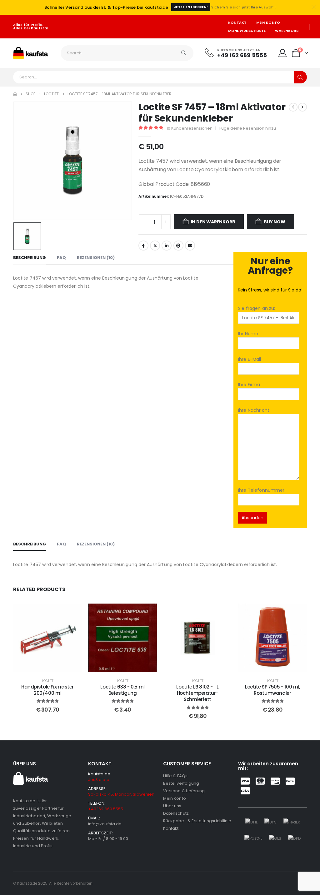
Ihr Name (248, 334)
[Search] (183, 53)
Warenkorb (286, 30)
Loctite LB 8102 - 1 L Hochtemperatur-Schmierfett (197, 693)
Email (190, 246)
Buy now (274, 222)
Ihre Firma (249, 384)
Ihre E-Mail (249, 359)
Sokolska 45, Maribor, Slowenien (121, 794)
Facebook (143, 246)
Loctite (47, 681)
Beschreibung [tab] (29, 258)
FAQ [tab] (61, 258)
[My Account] (282, 53)
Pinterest (178, 246)
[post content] (47, 638)
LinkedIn (167, 246)
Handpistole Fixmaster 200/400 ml (47, 690)
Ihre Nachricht (253, 410)
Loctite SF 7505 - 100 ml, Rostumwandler (272, 690)
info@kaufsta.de (105, 824)
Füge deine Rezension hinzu (247, 128)
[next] (302, 107)
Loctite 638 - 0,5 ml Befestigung (122, 690)
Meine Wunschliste (247, 30)
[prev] (293, 107)
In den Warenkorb (213, 222)
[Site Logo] (30, 53)
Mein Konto (268, 22)
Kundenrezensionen (189, 128)
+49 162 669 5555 (105, 809)
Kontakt (237, 22)
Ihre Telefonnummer (261, 490)
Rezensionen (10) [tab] (96, 258)
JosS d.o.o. (99, 780)
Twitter (155, 246)
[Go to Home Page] (15, 94)
